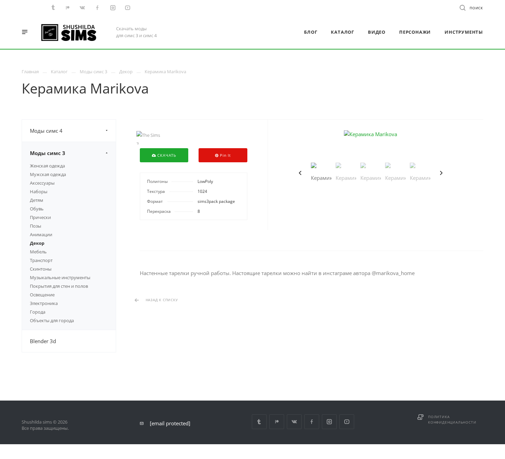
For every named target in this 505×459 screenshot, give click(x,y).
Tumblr (259, 421)
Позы (35, 226)
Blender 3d (43, 341)
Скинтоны (41, 269)
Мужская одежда (48, 174)
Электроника (44, 303)
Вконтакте (294, 421)
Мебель (38, 252)
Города (37, 312)
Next (441, 173)
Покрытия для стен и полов (59, 286)
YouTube (346, 421)
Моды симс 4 (46, 130)
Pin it (224, 155)
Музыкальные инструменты (60, 277)
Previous (300, 173)
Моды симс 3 (47, 153)
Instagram (329, 421)
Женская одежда (47, 166)
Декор (37, 243)
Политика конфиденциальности (452, 419)
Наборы (38, 191)
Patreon (276, 421)
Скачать (166, 155)
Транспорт (41, 260)
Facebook (311, 421)
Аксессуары (42, 183)
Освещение (42, 295)
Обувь (37, 209)
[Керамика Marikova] (370, 134)
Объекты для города (52, 320)
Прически (40, 217)
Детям (36, 200)
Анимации (41, 234)
